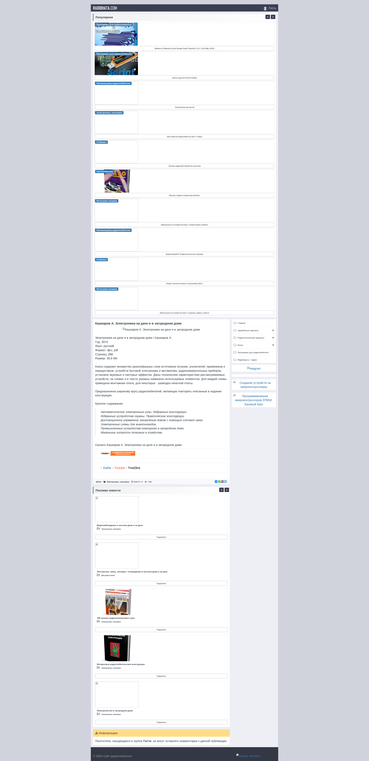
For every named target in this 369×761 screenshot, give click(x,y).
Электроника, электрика (118, 481)
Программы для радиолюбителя (253, 352)
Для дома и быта (108, 575)
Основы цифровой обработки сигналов (184, 166)
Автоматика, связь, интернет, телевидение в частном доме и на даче (132, 571)
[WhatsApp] (219, 481)
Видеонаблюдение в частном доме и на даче (120, 525)
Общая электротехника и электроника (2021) (184, 283)
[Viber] (222, 481)
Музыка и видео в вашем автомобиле (184, 195)
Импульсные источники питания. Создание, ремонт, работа (184, 313)
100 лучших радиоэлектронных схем (115, 617)
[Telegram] (225, 481)
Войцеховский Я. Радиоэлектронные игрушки (184, 254)
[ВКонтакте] (216, 481)
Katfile (107, 468)
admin (98, 481)
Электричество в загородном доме (115, 710)
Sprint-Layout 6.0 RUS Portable (184, 77)
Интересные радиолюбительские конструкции (121, 664)
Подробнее (161, 537)
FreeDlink (134, 468)
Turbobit (120, 468)
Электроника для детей (184, 107)
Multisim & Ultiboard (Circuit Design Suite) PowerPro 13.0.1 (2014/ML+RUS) (184, 48)
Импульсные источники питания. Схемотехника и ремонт (184, 224)
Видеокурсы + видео (247, 359)
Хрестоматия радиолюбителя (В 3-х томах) (184, 136)
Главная (241, 322)
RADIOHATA (105, 8)
